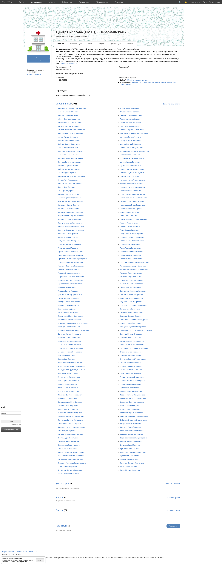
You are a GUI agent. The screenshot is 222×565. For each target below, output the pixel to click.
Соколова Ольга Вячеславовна (132, 345)
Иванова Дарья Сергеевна (68, 388)
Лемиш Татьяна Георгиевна (130, 123)
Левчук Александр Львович (130, 119)
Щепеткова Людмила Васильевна (133, 452)
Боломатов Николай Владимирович (71, 176)
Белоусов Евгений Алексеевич (69, 162)
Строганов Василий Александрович (133, 359)
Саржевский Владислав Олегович (133, 291)
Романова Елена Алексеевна (131, 273)
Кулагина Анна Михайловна (68, 474)
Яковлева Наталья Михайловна (132, 463)
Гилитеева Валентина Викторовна (71, 266)
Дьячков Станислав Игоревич (69, 341)
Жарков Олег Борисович (67, 359)
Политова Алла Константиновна (132, 241)
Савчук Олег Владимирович (130, 287)
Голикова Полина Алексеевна (69, 273)
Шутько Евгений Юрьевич (129, 449)
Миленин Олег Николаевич (130, 155)
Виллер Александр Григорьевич (70, 223)
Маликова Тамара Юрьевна (130, 137)
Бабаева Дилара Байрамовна (69, 144)
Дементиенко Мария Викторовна (70, 316)
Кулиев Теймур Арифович (129, 108)
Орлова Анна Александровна (131, 209)
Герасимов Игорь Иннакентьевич (70, 252)
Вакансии (119, 2)
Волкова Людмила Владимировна (71, 226)
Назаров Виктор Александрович (132, 169)
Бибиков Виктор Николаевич (69, 169)
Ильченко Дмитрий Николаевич (70, 395)
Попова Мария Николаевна (130, 255)
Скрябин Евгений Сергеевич (130, 323)
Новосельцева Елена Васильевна (132, 205)
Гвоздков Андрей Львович (68, 248)
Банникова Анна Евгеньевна (68, 155)
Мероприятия (102, 2)
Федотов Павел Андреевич (130, 409)
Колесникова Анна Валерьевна (69, 441)
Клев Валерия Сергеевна (67, 431)
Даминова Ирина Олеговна (68, 312)
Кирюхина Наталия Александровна (71, 427)
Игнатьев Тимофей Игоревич (69, 391)
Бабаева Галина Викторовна (69, 140)
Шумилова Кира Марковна (130, 445)
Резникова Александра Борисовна (133, 266)
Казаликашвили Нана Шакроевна (70, 402)
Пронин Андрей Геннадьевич (131, 259)
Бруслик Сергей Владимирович (69, 198)
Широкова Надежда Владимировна (133, 438)
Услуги (52, 2)
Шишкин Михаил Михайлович (131, 441)
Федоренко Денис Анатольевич (132, 402)
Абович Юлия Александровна (69, 119)
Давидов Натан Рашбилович (69, 302)
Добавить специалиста (171, 104)
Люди (21, 2)
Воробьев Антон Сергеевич (68, 234)
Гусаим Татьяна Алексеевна (68, 298)
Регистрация (214, 2)
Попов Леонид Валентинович (131, 248)
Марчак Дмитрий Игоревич (130, 144)
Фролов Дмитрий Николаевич (131, 413)
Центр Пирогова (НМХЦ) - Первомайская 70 (73, 95)
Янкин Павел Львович (128, 466)
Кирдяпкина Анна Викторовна (69, 423)
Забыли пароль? (16, 424)
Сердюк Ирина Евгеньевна (130, 309)
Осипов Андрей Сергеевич (130, 212)
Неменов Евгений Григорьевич (131, 183)
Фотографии (62, 483)
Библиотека (84, 2)
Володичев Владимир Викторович (71, 230)
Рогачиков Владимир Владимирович (134, 269)
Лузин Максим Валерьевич (130, 126)
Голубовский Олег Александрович (71, 277)
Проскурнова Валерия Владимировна (134, 262)
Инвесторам (22, 552)
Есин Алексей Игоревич (67, 355)
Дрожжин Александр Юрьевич (69, 337)
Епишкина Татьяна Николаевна (70, 352)
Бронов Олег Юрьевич (66, 187)
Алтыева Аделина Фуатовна (68, 126)
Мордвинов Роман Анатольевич (132, 158)
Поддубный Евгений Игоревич (131, 234)
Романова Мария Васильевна (131, 277)
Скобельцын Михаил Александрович (134, 320)
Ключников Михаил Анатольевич (70, 434)
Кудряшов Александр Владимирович (72, 463)
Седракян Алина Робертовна (131, 302)
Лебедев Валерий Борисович (131, 115)
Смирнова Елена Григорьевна (131, 337)
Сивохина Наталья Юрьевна (130, 316)
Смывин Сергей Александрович (132, 341)
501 (89, 36)
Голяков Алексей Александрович (70, 280)
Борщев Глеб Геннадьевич (68, 180)
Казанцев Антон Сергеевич (68, 406)
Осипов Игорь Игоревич (129, 216)
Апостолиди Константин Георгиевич (71, 130)
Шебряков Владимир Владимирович (134, 420)
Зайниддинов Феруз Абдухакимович (71, 370)
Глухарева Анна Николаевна (68, 269)
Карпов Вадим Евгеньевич (68, 409)
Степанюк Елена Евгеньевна (130, 352)
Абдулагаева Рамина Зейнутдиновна (72, 108)
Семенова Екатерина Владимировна (133, 305)
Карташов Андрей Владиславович (71, 416)
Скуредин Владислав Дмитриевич (133, 327)
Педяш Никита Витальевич (130, 230)
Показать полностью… (69, 64)
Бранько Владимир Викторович (70, 183)
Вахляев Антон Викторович (68, 209)
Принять (40, 560)
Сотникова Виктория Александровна (134, 348)
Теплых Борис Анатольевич (130, 373)
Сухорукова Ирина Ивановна (131, 366)
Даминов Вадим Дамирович (68, 309)
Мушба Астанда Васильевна (130, 166)
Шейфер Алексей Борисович (130, 423)
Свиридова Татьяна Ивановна (131, 298)
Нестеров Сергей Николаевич (131, 191)
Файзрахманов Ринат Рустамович (133, 398)
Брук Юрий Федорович (66, 191)
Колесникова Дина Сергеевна (69, 445)
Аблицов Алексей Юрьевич (68, 112)
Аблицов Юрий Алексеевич (68, 115)
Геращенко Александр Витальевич (71, 255)
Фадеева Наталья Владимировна (132, 395)
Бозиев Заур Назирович (67, 173)
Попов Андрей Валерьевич (130, 244)
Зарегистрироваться (11, 430)
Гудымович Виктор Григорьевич (70, 295)
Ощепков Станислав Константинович (134, 219)
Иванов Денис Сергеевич (67, 384)
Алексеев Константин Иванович (70, 123)
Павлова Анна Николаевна (130, 223)
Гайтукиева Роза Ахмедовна (68, 241)
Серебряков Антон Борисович (131, 312)
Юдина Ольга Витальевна (129, 459)
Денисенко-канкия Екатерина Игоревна (73, 323)
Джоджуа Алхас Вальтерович (69, 327)
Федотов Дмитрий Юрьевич (130, 406)
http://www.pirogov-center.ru (137, 80)
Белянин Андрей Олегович (68, 166)
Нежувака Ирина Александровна (132, 180)
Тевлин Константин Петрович (131, 370)
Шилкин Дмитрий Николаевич (131, 434)
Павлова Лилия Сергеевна (130, 226)
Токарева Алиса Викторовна (131, 384)
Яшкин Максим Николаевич (130, 470)
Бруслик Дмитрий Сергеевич (69, 194)
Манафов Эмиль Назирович (130, 140)
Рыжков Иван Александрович (131, 284)
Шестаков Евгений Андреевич (131, 427)
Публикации (67, 2)
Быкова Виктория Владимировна (70, 201)
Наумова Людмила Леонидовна (132, 173)
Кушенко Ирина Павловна (130, 112)
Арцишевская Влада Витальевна (70, 133)
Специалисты (63, 103)
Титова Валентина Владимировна (132, 377)
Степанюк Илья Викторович (130, 355)
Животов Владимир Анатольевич (70, 363)
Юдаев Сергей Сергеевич (129, 456)
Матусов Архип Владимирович (131, 148)
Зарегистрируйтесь (34, 74)
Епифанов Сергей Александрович (70, 348)
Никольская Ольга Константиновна (133, 198)
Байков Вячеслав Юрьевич (68, 148)
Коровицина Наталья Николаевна (71, 456)
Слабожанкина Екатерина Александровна (136, 330)
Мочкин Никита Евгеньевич (130, 162)
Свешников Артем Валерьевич (131, 295)
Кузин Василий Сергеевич (67, 466)
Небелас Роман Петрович (129, 176)
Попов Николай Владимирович (131, 252)
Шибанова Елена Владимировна (132, 431)
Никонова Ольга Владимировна (132, 201)
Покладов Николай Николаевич (132, 237)
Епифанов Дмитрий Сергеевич (69, 345)
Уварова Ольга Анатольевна (131, 391)
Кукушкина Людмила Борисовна (70, 470)
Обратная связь (8, 552)
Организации (36, 2)
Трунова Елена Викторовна (130, 388)
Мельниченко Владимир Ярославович (134, 151)
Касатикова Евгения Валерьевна (70, 420)
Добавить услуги (173, 498)
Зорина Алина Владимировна (69, 377)
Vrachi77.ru (7, 2)
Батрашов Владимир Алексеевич (70, 158)
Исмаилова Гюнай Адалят (67, 398)
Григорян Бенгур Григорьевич (69, 291)
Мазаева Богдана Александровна (132, 130)
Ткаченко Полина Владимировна (132, 380)
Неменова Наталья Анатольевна (132, 187)
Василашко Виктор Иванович (69, 205)
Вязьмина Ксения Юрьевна (68, 237)
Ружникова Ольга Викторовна (131, 280)
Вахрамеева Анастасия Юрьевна (70, 212)
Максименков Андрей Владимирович (134, 133)
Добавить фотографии (171, 483)
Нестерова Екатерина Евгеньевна (132, 194)
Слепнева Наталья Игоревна (131, 334)
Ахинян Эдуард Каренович (68, 137)
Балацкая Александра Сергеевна (70, 151)
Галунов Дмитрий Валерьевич (69, 244)
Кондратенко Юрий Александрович (71, 452)
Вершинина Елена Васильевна (69, 219)
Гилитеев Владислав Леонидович (70, 262)
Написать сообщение (38, 61)
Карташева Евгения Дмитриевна (70, 413)
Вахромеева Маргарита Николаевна (71, 216)
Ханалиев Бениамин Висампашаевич (134, 416)
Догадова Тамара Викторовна (69, 334)
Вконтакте (33, 552)
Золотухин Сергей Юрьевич (68, 373)
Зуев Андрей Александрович (68, 380)
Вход (205, 2)
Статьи (59, 510)
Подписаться (38, 57)
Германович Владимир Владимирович (72, 259)
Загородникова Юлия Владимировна (72, 366)
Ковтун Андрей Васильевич (68, 438)
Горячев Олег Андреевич (67, 287)
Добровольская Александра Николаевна (73, 330)
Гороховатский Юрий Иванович (70, 284)
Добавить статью (173, 510)
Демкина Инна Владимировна (69, 320)
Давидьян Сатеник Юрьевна (68, 305)
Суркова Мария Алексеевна (130, 363)
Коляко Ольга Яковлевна (67, 449)
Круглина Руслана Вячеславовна (70, 459)
